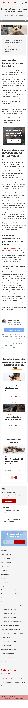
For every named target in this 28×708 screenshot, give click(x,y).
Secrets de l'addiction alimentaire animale (13, 418)
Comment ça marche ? (7, 558)
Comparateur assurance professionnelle (11, 621)
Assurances (4, 570)
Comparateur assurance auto (8, 590)
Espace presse (5, 574)
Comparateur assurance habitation (10, 594)
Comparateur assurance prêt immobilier (11, 606)
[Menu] (26, 3)
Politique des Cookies (6, 682)
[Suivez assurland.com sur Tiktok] (14, 673)
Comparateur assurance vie (8, 613)
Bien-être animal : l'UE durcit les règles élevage (14, 461)
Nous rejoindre (5, 566)
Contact (3, 578)
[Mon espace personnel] (23, 3)
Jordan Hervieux (13, 320)
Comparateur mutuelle (7, 598)
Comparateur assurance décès (9, 617)
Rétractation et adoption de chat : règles (12, 388)
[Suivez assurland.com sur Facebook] (2, 673)
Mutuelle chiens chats (13, 21)
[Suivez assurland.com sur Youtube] (9, 673)
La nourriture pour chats (9, 248)
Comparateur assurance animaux (9, 609)
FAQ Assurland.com (6, 582)
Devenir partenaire (6, 562)
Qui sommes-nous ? (6, 554)
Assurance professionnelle (8, 653)
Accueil (3, 21)
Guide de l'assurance (6, 661)
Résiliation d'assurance (7, 657)
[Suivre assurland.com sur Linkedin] (6, 673)
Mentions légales (5, 679)
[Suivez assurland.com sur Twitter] (4, 673)
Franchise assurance (6, 645)
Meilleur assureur (5, 637)
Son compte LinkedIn (7, 348)
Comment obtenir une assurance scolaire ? (12, 633)
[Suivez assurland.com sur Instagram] (11, 673)
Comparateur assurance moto (9, 602)
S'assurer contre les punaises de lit (10, 629)
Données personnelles (17, 679)
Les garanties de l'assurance (8, 649)
